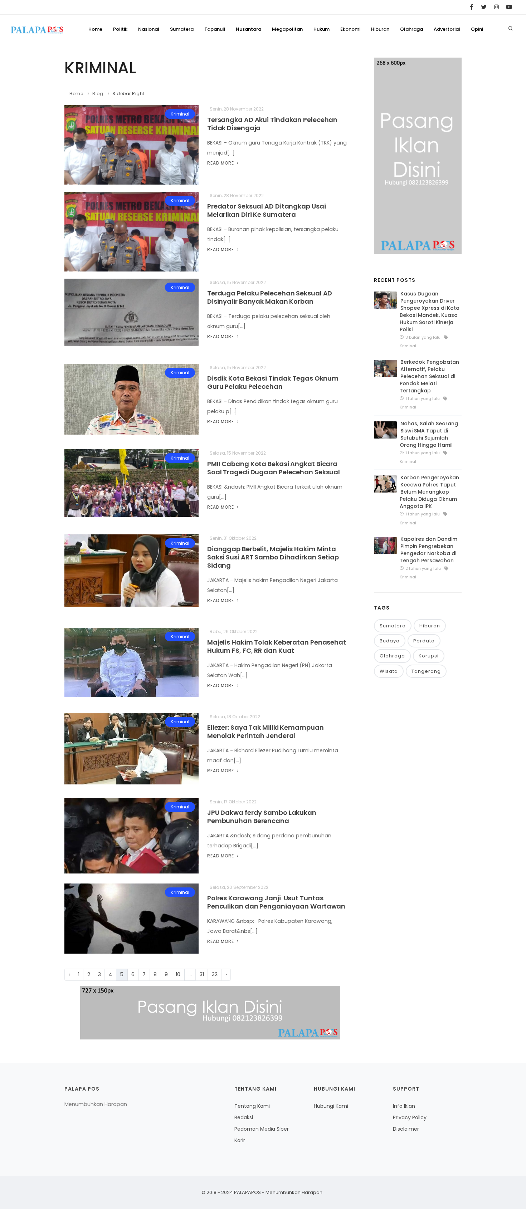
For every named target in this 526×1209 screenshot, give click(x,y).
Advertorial (447, 29)
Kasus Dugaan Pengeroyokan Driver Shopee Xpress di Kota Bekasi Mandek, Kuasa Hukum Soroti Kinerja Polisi (429, 311)
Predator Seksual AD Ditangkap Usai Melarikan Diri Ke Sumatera (266, 210)
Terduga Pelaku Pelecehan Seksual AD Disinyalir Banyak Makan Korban (269, 297)
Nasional (148, 29)
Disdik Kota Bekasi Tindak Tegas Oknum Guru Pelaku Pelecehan (273, 382)
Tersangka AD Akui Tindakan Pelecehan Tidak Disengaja (272, 123)
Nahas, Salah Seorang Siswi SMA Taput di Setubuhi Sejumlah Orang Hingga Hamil (429, 434)
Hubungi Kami (331, 1106)
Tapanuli (214, 29)
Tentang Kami (252, 1106)
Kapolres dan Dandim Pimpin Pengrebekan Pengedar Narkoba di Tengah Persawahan (428, 549)
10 (178, 974)
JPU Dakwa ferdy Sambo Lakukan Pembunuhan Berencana (261, 816)
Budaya (390, 640)
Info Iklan (404, 1106)
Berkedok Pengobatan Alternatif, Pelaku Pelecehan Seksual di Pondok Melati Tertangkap (429, 376)
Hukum (321, 29)
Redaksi (243, 1117)
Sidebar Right (128, 93)
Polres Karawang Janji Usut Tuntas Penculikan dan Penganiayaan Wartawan (276, 902)
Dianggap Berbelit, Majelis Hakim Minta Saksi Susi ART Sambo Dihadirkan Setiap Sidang (273, 557)
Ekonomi (350, 29)
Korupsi (429, 655)
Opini (477, 29)
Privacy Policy (410, 1117)
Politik (120, 29)
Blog (97, 93)
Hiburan (380, 29)
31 (202, 974)
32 (215, 974)
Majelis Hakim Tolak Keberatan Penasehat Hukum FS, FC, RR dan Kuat (276, 646)
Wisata (389, 671)
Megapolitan (287, 29)
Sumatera (182, 29)
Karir (239, 1140)
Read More (221, 163)
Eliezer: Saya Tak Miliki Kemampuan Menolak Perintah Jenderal (265, 731)
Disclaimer (406, 1128)
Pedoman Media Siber (261, 1128)
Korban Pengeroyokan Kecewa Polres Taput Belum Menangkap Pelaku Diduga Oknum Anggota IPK (429, 492)
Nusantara (248, 29)
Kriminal (180, 114)
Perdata (424, 640)
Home (95, 29)
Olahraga (411, 29)
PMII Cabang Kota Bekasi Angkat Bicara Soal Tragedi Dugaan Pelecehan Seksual (273, 467)
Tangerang (426, 671)
